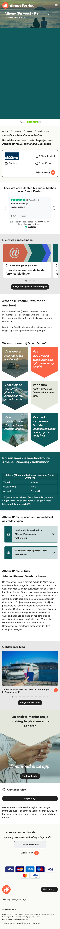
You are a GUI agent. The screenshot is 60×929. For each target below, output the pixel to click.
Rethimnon (43, 131)
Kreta (29, 131)
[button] (31, 534)
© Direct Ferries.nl (9, 909)
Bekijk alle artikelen (30, 702)
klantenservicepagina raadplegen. (15, 919)
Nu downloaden (30, 776)
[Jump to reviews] (30, 122)
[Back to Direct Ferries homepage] (18, 5)
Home (5, 131)
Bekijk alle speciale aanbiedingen (30, 286)
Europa (17, 131)
